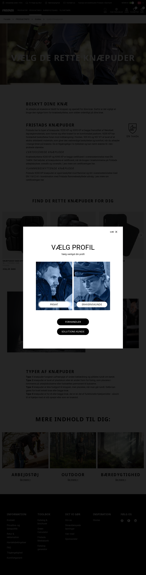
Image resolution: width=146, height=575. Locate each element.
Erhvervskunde (92, 304)
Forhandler (73, 321)
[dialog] (73, 287)
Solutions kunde (73, 331)
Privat (54, 304)
